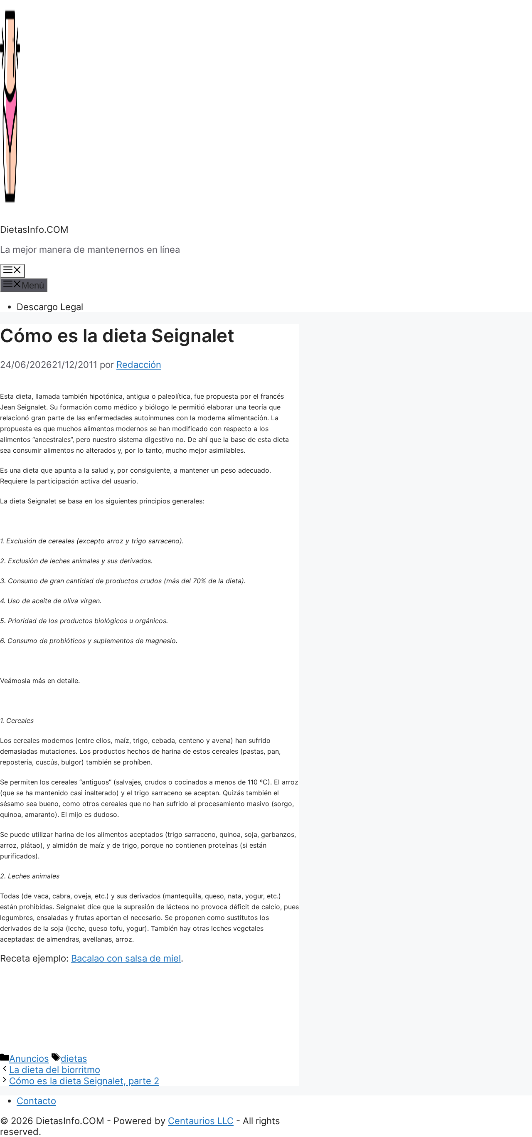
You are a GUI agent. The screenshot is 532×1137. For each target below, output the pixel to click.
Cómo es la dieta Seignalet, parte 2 (84, 1080)
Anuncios (29, 1058)
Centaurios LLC (201, 1120)
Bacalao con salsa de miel (126, 958)
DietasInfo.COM (34, 229)
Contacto (36, 1100)
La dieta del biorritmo (54, 1069)
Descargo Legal (50, 306)
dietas (74, 1058)
